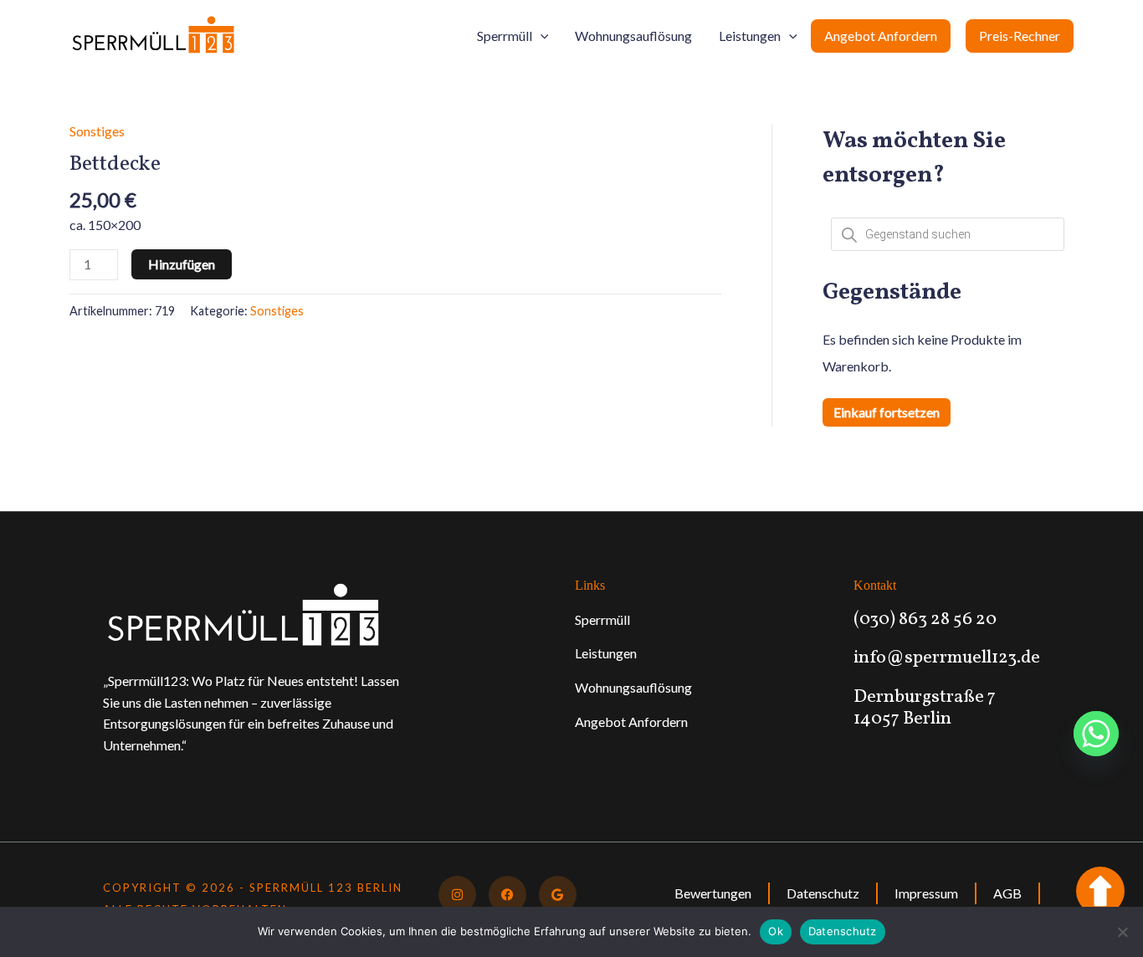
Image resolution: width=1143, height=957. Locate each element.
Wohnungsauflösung (633, 36)
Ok (775, 931)
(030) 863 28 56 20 (925, 619)
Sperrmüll (504, 36)
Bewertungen (712, 893)
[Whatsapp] (1096, 733)
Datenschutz (823, 893)
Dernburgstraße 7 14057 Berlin (924, 708)
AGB (1007, 893)
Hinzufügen (181, 264)
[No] (1122, 932)
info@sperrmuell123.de (946, 658)
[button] (540, 36)
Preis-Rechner (1019, 36)
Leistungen (750, 36)
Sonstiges (97, 131)
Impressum (926, 893)
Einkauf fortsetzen (886, 412)
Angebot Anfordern (880, 36)
